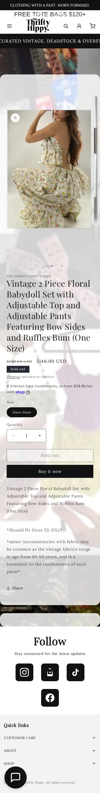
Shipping (13, 377)
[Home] (37, 26)
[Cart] (93, 26)
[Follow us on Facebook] (50, 698)
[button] (50, 737)
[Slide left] (38, 266)
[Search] (66, 26)
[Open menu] (9, 26)
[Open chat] (15, 777)
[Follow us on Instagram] (24, 672)
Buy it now (50, 471)
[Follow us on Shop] (50, 672)
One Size (24, 413)
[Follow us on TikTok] (75, 672)
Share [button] (17, 587)
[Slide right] (62, 266)
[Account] (79, 26)
